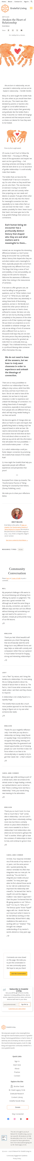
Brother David (19, 1086)
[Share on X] (17, 30)
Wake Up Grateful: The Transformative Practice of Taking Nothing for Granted (15, 527)
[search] (31, 1)
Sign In (26, 1)
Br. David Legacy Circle (17, 1090)
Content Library (17, 1097)
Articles (5, 17)
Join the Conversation (18, 974)
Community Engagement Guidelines (17, 1155)
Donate (17, 1107)
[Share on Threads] (12, 30)
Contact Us (18, 1)
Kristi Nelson (6, 26)
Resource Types (9, 549)
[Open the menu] (31, 8)
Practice (17, 1072)
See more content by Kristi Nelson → (17, 540)
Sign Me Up (24, 1004)
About (10, 1)
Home (4, 1)
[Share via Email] (21, 30)
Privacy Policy (17, 1158)
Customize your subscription (17, 1009)
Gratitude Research (17, 1093)
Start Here (17, 1065)
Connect (17, 1076)
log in (7, 578)
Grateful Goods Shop (17, 1101)
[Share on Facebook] (8, 30)
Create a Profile (15, 578)
